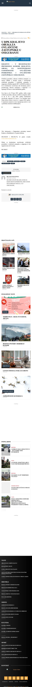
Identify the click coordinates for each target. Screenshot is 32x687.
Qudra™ (24, 686)
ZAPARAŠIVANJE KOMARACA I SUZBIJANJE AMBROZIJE (14, 611)
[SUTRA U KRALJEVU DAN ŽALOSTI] (9, 262)
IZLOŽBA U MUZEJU (5, 625)
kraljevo (10, 161)
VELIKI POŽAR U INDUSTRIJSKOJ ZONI (10, 590)
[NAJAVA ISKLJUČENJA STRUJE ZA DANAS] (5, 487)
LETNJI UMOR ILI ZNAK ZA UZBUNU (15, 371)
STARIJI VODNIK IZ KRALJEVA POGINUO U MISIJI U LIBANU (7, 286)
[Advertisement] (16, 20)
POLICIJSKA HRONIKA (6, 596)
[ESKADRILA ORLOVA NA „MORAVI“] (23, 279)
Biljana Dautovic (13, 176)
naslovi (17, 161)
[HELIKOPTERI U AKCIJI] (23, 248)
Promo (5, 312)
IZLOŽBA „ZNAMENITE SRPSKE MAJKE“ (10, 631)
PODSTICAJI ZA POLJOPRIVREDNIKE (9, 608)
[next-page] (5, 510)
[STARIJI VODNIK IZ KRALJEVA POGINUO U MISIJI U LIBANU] (9, 279)
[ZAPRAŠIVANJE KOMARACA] (16, 385)
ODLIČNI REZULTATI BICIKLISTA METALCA (11, 645)
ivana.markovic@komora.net (8, 138)
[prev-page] (2, 510)
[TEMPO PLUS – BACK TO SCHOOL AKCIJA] (16, 305)
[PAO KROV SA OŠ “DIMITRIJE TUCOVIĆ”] (5, 475)
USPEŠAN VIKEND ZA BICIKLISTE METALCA (11, 651)
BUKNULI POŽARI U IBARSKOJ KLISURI (10, 584)
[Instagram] (14, 199)
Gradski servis (8, 391)
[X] (17, 199)
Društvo (6, 366)
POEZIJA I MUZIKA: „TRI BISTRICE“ (9, 637)
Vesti (9, 32)
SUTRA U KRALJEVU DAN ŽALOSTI (9, 569)
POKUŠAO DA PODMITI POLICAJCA (9, 587)
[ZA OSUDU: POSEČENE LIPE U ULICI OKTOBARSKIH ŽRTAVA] (5, 462)
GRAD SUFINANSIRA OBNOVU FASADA (10, 614)
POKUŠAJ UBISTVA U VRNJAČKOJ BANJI (10, 593)
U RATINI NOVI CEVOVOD (7, 617)
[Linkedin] (14, 678)
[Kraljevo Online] (16, 3)
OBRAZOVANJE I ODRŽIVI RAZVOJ (9, 563)
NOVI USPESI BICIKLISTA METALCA (9, 654)
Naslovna (3, 32)
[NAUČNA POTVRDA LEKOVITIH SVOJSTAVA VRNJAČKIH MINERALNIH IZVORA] (23, 262)
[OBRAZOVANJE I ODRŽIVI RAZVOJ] (9, 248)
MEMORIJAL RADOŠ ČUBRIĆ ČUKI (9, 648)
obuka (22, 161)
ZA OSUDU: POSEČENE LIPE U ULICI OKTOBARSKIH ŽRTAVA (20, 463)
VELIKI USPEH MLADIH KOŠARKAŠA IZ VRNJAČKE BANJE (14, 657)
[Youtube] (20, 199)
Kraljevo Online (18, 194)
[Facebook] (12, 199)
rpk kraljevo (6, 163)
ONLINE (16, 686)
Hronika (6, 339)
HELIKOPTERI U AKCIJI (24, 253)
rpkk (12, 163)
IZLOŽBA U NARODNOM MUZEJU (8, 628)
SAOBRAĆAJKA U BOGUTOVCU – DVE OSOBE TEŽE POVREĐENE (20, 451)
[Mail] (18, 678)
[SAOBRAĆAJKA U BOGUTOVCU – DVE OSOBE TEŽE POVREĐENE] (5, 450)
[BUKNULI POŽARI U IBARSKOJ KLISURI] (16, 332)
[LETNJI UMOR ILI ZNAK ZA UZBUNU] (16, 359)
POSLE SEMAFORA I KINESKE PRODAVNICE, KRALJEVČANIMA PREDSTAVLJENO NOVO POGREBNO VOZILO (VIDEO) (20, 501)
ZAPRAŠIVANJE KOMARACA (13, 396)
